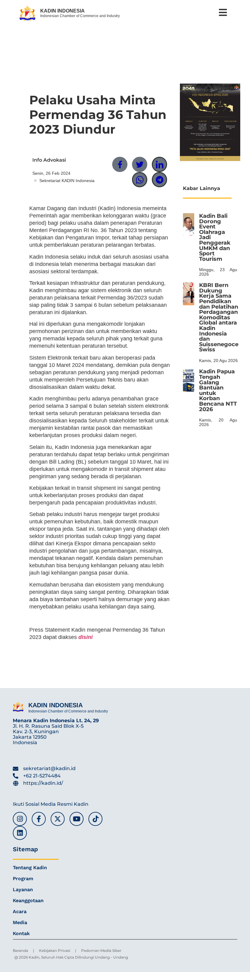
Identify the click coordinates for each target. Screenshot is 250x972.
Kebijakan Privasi (54, 950)
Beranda (20, 950)
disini (85, 637)
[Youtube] (77, 819)
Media (20, 922)
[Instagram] (20, 819)
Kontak (21, 933)
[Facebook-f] (39, 819)
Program (23, 878)
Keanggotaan (28, 900)
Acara (20, 911)
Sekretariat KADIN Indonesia (67, 180)
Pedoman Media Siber (101, 950)
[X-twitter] (58, 819)
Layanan (23, 889)
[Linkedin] (20, 833)
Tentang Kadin (30, 867)
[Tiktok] (95, 819)
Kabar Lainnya (201, 188)
